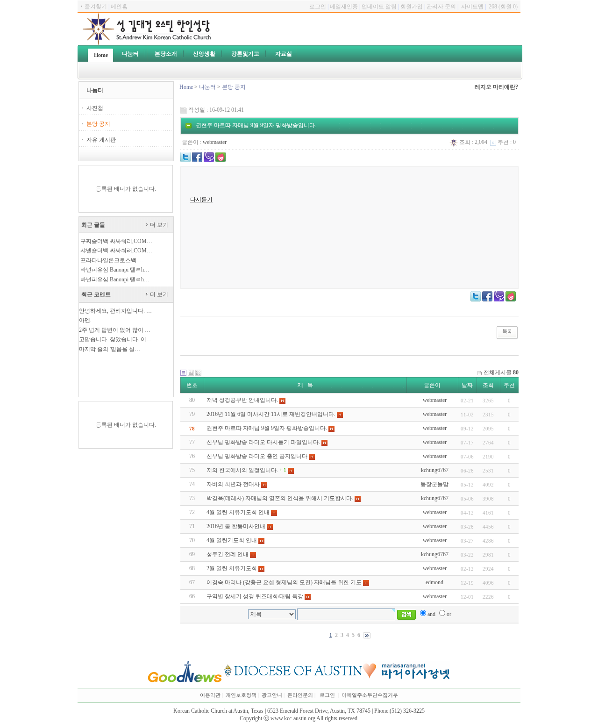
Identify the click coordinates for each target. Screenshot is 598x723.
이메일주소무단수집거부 (370, 695)
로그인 (327, 695)
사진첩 (94, 108)
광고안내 (272, 695)
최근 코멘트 (96, 294)
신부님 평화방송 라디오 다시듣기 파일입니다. (263, 442)
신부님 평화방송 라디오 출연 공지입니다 (256, 456)
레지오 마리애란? (496, 87)
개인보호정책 (241, 695)
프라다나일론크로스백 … (111, 260)
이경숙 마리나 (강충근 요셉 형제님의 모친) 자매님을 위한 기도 (284, 582)
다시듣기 (201, 199)
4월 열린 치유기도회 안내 (238, 512)
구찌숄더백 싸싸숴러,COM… (116, 241)
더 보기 (158, 225)
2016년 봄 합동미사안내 (235, 526)
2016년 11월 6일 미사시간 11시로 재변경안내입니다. (270, 414)
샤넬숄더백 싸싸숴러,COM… (116, 250)
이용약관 (210, 695)
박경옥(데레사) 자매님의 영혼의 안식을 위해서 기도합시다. (279, 498)
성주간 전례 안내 (227, 554)
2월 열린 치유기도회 (231, 568)
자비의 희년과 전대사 (233, 484)
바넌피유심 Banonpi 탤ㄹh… (115, 269)
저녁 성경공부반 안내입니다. (242, 400)
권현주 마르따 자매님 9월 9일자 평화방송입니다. (266, 428)
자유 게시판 (101, 139)
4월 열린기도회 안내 (231, 540)
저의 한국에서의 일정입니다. (242, 470)
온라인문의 (300, 695)
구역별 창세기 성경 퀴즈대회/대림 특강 (254, 596)
